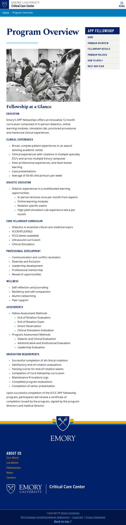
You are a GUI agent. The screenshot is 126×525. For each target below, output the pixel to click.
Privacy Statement (95, 517)
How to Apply (95, 60)
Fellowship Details (99, 48)
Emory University (70, 513)
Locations (12, 463)
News (9, 473)
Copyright (77, 517)
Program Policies (97, 54)
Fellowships (13, 468)
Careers (11, 478)
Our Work (12, 458)
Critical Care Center (22, 5)
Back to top (62, 522)
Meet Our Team (96, 66)
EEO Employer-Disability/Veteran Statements (45, 517)
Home (6, 12)
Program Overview (98, 43)
